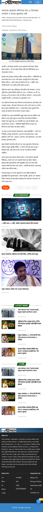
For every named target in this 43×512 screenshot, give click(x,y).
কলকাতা (34, 188)
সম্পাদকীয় (18, 478)
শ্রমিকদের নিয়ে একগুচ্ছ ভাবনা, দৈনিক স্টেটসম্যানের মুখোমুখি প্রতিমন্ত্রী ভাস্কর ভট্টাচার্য (29, 323)
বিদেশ (3, 481)
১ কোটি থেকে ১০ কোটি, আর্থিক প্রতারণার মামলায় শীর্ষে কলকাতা (20, 223)
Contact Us (34, 493)
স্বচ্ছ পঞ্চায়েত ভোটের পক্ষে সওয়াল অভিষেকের (15, 289)
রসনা (17, 481)
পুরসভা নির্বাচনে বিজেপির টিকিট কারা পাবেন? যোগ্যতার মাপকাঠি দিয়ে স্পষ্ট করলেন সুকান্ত (28, 351)
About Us (5, 435)
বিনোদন (4, 489)
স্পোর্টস (3, 493)
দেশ (3, 478)
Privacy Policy (35, 481)
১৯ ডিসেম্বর (20, 188)
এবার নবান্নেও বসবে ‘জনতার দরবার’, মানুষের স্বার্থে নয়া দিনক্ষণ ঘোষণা (28, 311)
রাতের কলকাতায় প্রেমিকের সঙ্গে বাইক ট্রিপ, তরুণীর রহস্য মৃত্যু (20, 254)
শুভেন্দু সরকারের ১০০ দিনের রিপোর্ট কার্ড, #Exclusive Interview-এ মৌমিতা (29, 337)
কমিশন (27, 188)
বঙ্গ (2, 485)
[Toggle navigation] (30, 2)
